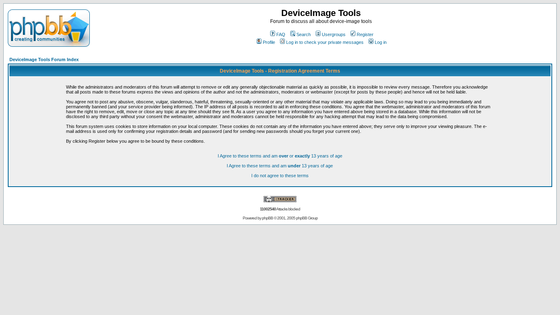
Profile (269, 42)
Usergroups (334, 34)
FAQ (280, 34)
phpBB (267, 218)
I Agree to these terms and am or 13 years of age (280, 155)
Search (303, 34)
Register (365, 34)
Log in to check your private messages (325, 42)
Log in (381, 42)
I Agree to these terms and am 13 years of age (280, 165)
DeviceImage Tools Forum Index (44, 59)
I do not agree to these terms (280, 175)
